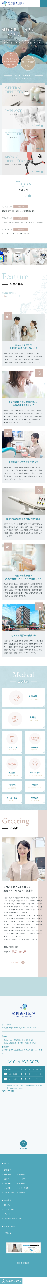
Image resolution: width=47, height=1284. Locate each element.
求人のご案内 (9, 1226)
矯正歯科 (22, 1183)
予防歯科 (7, 1183)
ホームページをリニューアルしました (15, 233)
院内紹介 (7, 1205)
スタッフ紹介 (9, 1209)
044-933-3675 (13, 1281)
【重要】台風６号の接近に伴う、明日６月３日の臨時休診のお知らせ (23, 222)
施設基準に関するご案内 (13, 1218)
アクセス (7, 1214)
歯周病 (6, 1179)
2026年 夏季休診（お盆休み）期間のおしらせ (18, 211)
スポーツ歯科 (24, 1188)
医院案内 (7, 1200)
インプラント (24, 1179)
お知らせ (7, 1232)
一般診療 (7, 1174)
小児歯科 (7, 1188)
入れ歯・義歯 (9, 1192)
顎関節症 (22, 1192)
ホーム (6, 1163)
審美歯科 (22, 1174)
